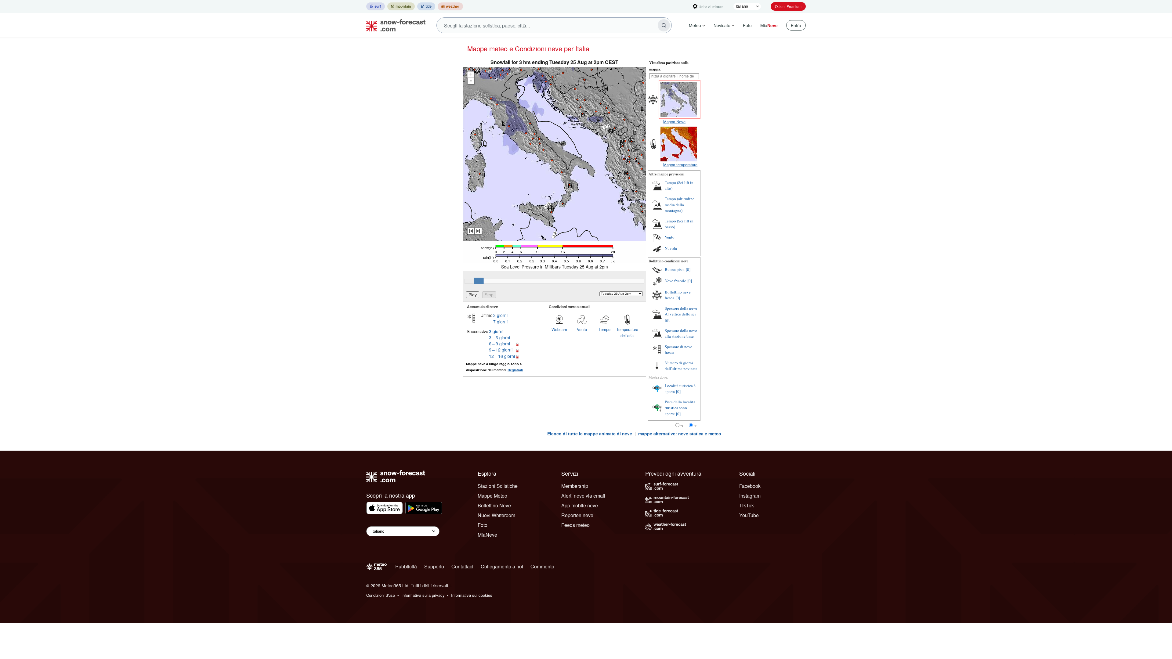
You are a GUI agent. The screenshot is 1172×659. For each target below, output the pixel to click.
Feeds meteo (575, 524)
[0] (688, 269)
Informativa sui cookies (471, 595)
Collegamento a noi (502, 566)
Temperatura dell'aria (627, 332)
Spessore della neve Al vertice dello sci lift (681, 314)
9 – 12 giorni (500, 350)
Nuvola (671, 248)
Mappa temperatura (680, 164)
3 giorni (500, 315)
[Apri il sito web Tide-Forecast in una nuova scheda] (426, 6)
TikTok (746, 505)
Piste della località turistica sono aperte (680, 407)
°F (695, 425)
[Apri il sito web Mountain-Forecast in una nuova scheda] (401, 6)
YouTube (749, 515)
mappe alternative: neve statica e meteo (679, 433)
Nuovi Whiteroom (496, 515)
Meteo (695, 25)
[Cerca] (664, 25)
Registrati (515, 370)
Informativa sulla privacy (423, 595)
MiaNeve (487, 534)
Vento (582, 329)
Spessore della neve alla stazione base (681, 333)
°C (682, 425)
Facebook (750, 485)
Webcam (559, 329)
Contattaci (462, 566)
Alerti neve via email (583, 495)
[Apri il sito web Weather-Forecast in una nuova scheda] (450, 6)
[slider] (479, 281)
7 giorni (500, 322)
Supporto (434, 566)
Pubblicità (406, 566)
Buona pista (675, 269)
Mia (769, 25)
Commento (542, 566)
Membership (574, 485)
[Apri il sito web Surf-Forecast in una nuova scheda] (375, 6)
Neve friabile (675, 280)
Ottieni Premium (788, 6)
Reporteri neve (577, 515)
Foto (747, 25)
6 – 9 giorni (499, 343)
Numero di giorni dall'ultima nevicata (681, 366)
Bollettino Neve (494, 505)
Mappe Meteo (492, 495)
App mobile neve (579, 505)
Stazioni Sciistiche (498, 485)
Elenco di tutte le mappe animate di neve (589, 433)
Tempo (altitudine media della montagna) (679, 204)
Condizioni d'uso (380, 595)
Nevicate (722, 25)
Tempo (604, 329)
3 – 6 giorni (499, 337)
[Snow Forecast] (394, 25)
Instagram (750, 495)
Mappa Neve (674, 121)
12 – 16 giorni (502, 356)
